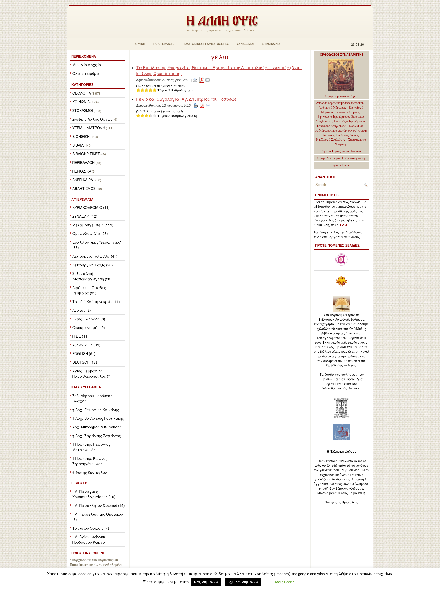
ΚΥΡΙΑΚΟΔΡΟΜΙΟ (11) (91, 207)
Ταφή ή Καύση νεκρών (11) (96, 301)
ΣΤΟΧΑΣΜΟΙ (82, 110)
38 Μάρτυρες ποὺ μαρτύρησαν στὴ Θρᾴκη (341, 130)
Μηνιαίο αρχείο (86, 64)
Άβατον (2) (81, 310)
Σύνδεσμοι (245, 43)
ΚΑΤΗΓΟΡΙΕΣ (82, 85)
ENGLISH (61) (83, 353)
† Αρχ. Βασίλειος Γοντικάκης (98, 418)
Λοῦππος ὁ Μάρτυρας (333, 107)
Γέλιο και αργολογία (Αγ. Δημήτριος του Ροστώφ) (186, 99)
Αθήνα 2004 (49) (86, 344)
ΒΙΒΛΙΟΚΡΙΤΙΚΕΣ (86, 153)
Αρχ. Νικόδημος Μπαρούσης (96, 426)
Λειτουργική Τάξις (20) (92, 264)
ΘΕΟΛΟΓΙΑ (81, 93)
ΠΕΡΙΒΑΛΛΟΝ (83, 162)
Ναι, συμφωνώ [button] (206, 581)
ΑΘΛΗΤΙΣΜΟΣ (83, 188)
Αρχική (140, 43)
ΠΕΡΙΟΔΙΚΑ (81, 171)
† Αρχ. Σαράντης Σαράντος (96, 435)
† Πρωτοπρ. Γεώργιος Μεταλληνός (91, 447)
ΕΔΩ (343, 225)
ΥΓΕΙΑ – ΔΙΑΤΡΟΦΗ (88, 127)
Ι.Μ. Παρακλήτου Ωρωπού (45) (98, 505)
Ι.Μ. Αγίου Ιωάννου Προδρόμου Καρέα (88, 539)
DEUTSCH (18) (84, 362)
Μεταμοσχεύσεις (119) (92, 224)
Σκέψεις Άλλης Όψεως (92, 119)
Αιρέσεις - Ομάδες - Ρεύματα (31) (90, 290)
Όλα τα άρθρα (85, 73)
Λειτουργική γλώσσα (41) (94, 256)
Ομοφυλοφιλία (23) (90, 233)
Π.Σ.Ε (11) (80, 336)
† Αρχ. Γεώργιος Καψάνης (95, 409)
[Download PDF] (201, 79)
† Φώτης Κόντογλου (89, 472)
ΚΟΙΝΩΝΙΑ (81, 101)
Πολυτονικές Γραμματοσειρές (206, 43)
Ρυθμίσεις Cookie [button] (280, 581)
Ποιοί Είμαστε (163, 43)
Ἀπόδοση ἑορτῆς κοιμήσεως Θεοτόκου (340, 103)
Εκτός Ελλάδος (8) (88, 318)
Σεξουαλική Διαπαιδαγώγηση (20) (92, 276)
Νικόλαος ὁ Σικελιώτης (330, 139)
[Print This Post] (195, 79)
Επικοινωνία (271, 43)
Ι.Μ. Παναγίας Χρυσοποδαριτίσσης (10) (93, 494)
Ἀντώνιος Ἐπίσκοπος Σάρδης (341, 135)
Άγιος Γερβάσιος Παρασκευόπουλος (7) (92, 373)
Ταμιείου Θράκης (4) (90, 528)
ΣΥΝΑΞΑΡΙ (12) (84, 216)
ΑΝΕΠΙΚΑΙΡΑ (82, 179)
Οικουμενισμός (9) (88, 327)
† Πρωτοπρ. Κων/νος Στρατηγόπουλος (89, 461)
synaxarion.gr (341, 165)
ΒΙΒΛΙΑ (78, 145)
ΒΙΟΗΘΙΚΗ (81, 136)
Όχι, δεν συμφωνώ (243, 581)
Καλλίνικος (356, 126)
